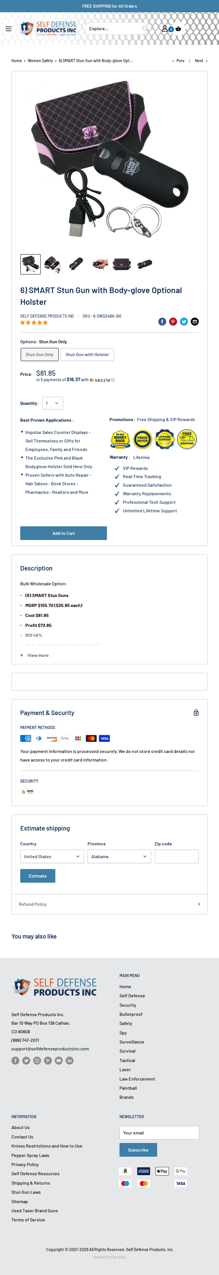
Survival (127, 1050)
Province (97, 843)
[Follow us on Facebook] (15, 1060)
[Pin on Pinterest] (173, 321)
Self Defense (132, 995)
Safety (125, 1023)
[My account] (165, 28)
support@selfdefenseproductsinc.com (50, 1048)
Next (199, 60)
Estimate (38, 875)
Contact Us (22, 1136)
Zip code (163, 843)
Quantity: (29, 403)
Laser (125, 1069)
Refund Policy (32, 904)
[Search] (145, 28)
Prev (180, 60)
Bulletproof (131, 1014)
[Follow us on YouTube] (59, 1060)
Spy (123, 1032)
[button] (34, 322)
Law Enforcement (137, 1078)
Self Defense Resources (35, 1173)
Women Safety (40, 60)
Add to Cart (63, 533)
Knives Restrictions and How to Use (46, 1145)
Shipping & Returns (30, 1182)
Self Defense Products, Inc (149, 1249)
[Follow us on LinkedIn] (70, 1060)
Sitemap (19, 1201)
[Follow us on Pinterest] (48, 1060)
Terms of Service (28, 1219)
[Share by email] (195, 321)
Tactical (127, 1060)
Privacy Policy (25, 1164)
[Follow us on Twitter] (26, 1060)
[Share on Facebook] (162, 321)
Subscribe (138, 1149)
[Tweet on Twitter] (184, 321)
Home (16, 60)
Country (28, 843)
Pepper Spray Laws (30, 1155)
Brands (126, 1097)
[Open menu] (8, 29)
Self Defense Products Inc (47, 316)
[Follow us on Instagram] (37, 1060)
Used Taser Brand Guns (34, 1210)
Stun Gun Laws (26, 1192)
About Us (20, 1127)
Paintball (128, 1088)
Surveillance (131, 1041)
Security (127, 1005)
